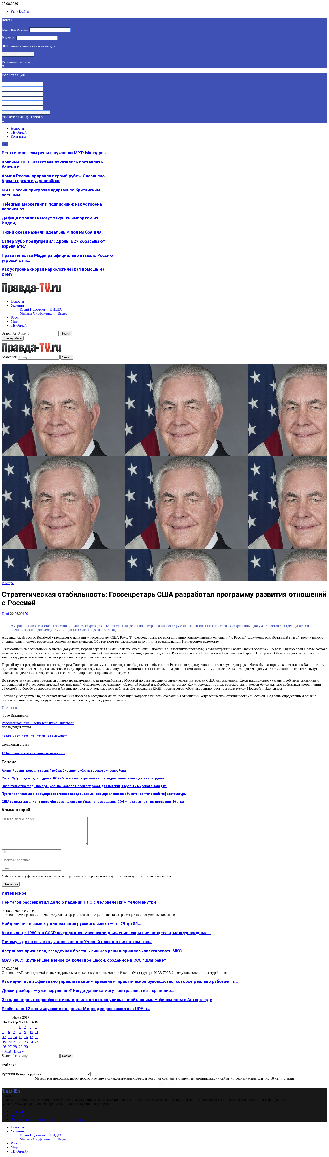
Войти (39, 117)
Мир (14, 321)
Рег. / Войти (20, 11)
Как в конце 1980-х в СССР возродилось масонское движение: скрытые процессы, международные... (106, 932)
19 (4, 1042)
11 (36, 1032)
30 (26, 1047)
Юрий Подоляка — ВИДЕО (41, 309)
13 (10, 1037)
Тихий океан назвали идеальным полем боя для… (53, 232)
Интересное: (15, 893)
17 (31, 1037)
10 (31, 1032)
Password (8, 38)
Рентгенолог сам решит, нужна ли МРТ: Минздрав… (55, 152)
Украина (17, 305)
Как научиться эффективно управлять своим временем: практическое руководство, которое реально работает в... (120, 981)
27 (10, 1047)
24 (31, 1042)
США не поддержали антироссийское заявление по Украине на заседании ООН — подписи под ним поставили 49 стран (94, 801)
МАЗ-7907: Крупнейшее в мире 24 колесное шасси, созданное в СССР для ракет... (86, 960)
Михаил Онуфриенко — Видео (43, 313)
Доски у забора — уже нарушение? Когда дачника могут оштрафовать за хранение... (88, 990)
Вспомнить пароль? (17, 62)
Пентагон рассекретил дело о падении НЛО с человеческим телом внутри (79, 902)
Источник (9, 708)
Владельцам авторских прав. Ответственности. (47, 1119)
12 (4, 1037)
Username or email (15, 29)
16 (26, 1037)
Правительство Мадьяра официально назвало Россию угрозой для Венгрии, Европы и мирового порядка (84, 786)
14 (15, 1037)
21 (15, 1042)
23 (26, 1042)
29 (20, 1047)
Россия (16, 317)
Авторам (17, 1115)
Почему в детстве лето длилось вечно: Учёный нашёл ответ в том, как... (77, 941)
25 (36, 1042)
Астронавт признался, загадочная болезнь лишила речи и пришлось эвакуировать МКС (92, 951)
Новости (17, 128)
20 (10, 1042)
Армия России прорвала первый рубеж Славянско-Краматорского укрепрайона (54, 178)
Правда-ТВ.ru (11, 1091)
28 (15, 1047)
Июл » (19, 1051)
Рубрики (8, 1074)
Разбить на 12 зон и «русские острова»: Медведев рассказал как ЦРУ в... (76, 1008)
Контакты (18, 136)
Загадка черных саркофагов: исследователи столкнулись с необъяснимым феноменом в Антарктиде (107, 999)
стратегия (42, 723)
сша (15, 723)
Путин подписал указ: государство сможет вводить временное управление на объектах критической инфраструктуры (94, 794)
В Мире (8, 583)
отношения (26, 723)
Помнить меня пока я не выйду (30, 46)
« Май (6, 1051)
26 (4, 1047)
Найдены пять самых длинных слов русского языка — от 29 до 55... (71, 923)
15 (20, 1037)
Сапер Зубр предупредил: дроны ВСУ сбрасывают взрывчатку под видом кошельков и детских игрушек (83, 778)
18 (36, 1037)
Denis (6, 614)
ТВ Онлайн (19, 132)
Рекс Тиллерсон (62, 723)
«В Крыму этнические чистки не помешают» (34, 735)
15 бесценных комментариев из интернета (33, 753)
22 (20, 1042)
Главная (17, 1111)
